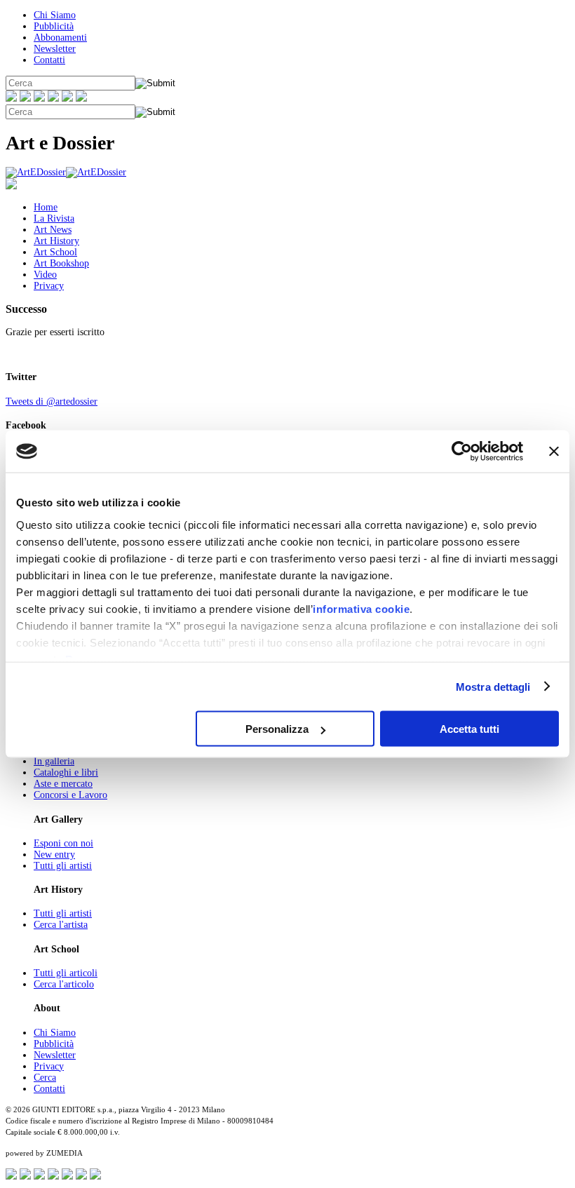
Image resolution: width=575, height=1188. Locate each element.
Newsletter (55, 48)
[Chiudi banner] (554, 452)
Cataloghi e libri (66, 772)
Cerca (45, 1077)
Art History (56, 241)
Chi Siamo (55, 15)
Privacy (49, 286)
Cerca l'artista (61, 924)
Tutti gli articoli (65, 973)
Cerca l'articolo (64, 984)
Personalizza (277, 729)
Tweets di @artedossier (51, 401)
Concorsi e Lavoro (70, 795)
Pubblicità (54, 26)
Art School (55, 252)
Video (45, 274)
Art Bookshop (61, 263)
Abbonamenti (60, 37)
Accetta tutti (469, 729)
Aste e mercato (63, 783)
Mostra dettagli (493, 686)
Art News (53, 229)
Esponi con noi (63, 843)
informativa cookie (361, 608)
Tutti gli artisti (63, 865)
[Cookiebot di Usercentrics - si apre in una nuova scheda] (461, 451)
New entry (54, 854)
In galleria (54, 761)
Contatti (49, 60)
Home (46, 207)
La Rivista (54, 218)
